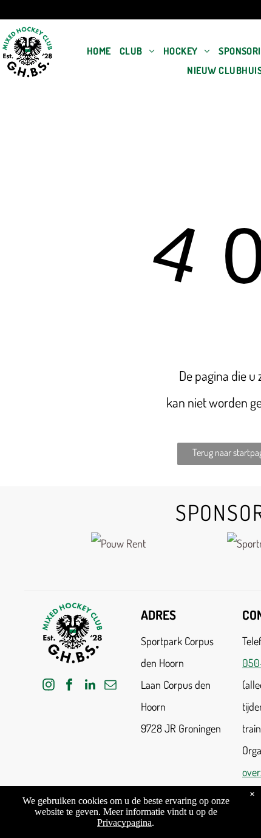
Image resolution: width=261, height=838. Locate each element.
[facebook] (69, 686)
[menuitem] (99, 51)
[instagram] (48, 686)
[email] (110, 686)
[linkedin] (90, 686)
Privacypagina (124, 822)
